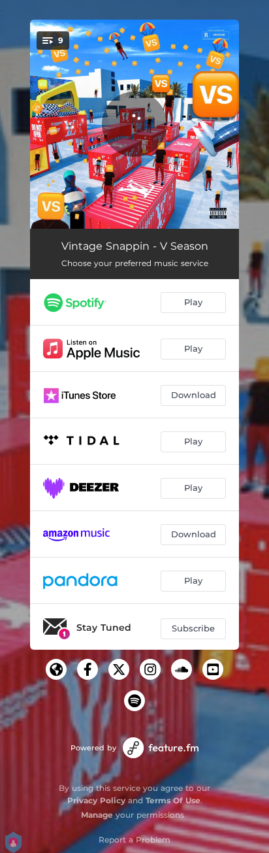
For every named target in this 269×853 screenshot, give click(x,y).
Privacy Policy (96, 800)
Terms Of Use (173, 800)
